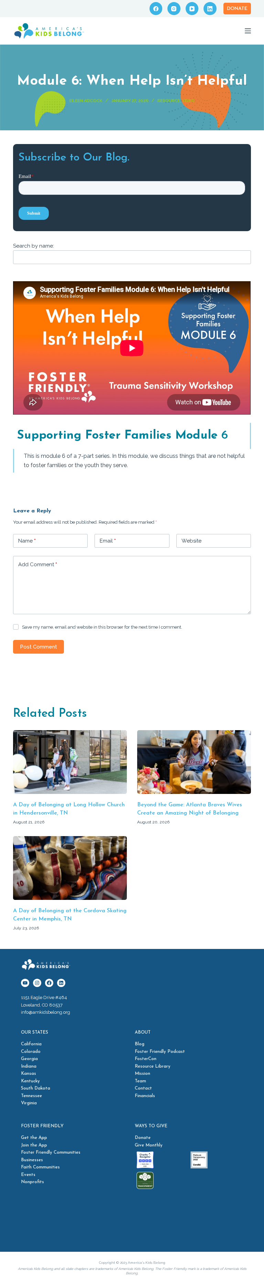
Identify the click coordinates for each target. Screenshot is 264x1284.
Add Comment (37, 564)
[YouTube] (192, 8)
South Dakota (35, 1088)
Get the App (34, 1138)
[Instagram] (173, 8)
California (31, 1044)
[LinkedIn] (210, 8)
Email (108, 541)
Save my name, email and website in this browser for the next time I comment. (102, 627)
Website (191, 541)
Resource (168, 100)
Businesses (32, 1160)
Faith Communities (40, 1167)
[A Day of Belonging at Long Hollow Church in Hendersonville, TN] (70, 762)
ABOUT (143, 1032)
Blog (139, 1044)
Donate (237, 8)
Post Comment (38, 647)
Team (140, 1081)
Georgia (29, 1059)
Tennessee (31, 1096)
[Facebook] (156, 8)
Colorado (31, 1051)
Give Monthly (149, 1145)
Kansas (28, 1073)
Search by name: (33, 246)
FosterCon (145, 1059)
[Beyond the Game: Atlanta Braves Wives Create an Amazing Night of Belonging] (194, 762)
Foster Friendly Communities (50, 1152)
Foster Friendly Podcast (160, 1051)
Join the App (34, 1145)
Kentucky (30, 1081)
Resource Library (152, 1066)
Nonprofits (32, 1182)
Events (28, 1175)
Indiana (28, 1066)
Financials (145, 1096)
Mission (142, 1073)
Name (27, 541)
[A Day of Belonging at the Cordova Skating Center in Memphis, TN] (70, 868)
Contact (143, 1088)
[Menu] (248, 31)
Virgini (27, 1103)
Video (188, 100)
